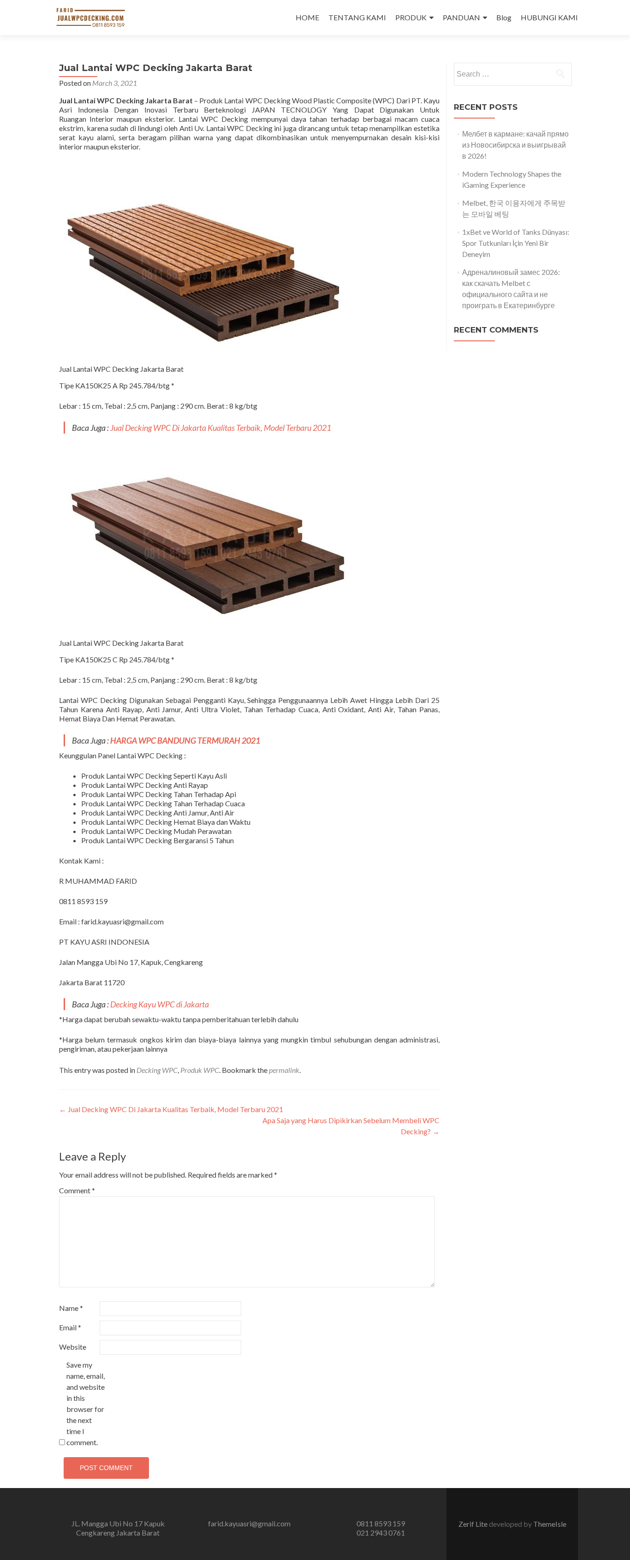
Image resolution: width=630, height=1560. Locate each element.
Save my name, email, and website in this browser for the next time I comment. (85, 1403)
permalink (284, 1070)
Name (71, 1308)
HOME (307, 17)
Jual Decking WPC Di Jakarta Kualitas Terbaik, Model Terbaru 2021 (220, 428)
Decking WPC (157, 1070)
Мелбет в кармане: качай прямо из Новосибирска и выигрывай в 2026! (515, 144)
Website (72, 1346)
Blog (503, 17)
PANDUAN (461, 17)
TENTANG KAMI (357, 17)
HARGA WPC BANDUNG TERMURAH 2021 (185, 740)
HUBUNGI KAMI (549, 17)
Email (70, 1327)
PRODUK (411, 17)
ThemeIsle (549, 1523)
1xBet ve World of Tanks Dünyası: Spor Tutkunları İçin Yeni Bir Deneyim (515, 242)
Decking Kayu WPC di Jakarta (159, 1004)
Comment (77, 1190)
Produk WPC (199, 1070)
